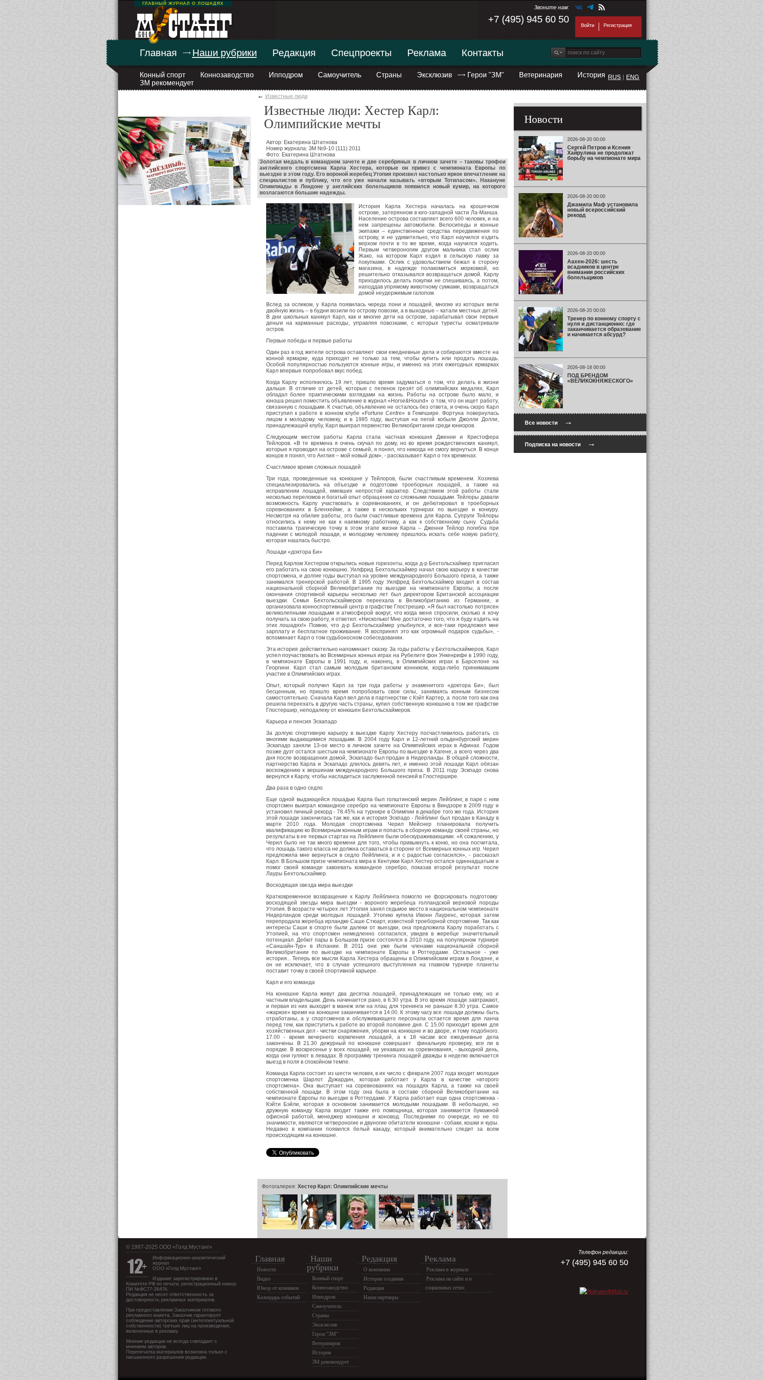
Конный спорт (162, 75)
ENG (632, 76)
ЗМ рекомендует (167, 83)
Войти (587, 25)
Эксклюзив (434, 75)
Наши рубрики (224, 52)
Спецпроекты (361, 52)
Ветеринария (540, 75)
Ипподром (286, 75)
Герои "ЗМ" (485, 75)
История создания (383, 1279)
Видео (264, 1279)
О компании (376, 1269)
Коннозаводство (227, 75)
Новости (266, 1269)
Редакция (294, 52)
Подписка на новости (560, 443)
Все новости (549, 421)
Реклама (426, 52)
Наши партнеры (380, 1297)
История (591, 75)
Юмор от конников (278, 1288)
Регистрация (618, 25)
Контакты (483, 52)
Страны (389, 75)
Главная (158, 52)
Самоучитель (339, 75)
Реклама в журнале (447, 1269)
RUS (614, 76)
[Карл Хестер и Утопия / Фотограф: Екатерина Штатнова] (396, 1228)
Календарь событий (278, 1297)
